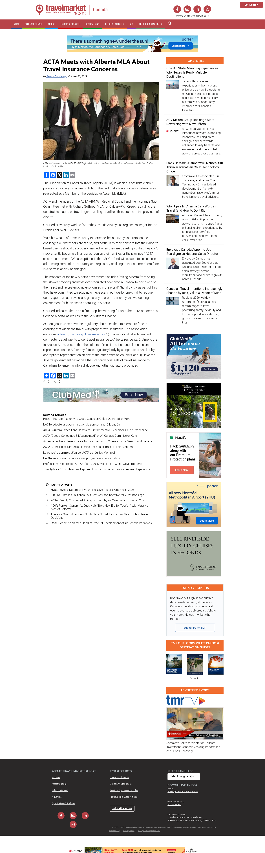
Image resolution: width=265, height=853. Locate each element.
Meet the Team (59, 784)
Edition (253, 4)
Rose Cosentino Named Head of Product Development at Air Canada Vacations (101, 523)
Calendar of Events (119, 777)
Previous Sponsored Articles (124, 790)
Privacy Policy (128, 831)
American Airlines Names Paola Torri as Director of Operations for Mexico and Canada (97, 441)
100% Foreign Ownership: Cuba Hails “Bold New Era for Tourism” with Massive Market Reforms (99, 507)
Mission (56, 777)
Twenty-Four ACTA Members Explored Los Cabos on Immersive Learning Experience (96, 469)
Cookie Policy (114, 831)
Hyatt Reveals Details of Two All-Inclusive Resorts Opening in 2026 (92, 489)
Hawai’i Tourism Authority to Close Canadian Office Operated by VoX (86, 418)
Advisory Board (60, 790)
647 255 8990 (174, 804)
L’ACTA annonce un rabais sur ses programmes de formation (81, 458)
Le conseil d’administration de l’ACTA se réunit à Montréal (79, 452)
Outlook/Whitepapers (121, 784)
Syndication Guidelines (63, 803)
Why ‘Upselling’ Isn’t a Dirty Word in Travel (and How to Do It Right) (191, 208)
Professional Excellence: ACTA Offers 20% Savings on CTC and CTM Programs (92, 464)
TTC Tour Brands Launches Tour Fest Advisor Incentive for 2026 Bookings (97, 495)
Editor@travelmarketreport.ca (182, 791)
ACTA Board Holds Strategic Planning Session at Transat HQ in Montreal (88, 447)
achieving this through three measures (81, 334)
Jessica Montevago (56, 76)
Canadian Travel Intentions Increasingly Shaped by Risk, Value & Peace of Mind (194, 291)
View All (195, 678)
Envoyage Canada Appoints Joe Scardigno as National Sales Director (192, 252)
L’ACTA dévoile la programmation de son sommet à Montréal (81, 424)
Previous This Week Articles (124, 797)
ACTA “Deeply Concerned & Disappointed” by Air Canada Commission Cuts (90, 435)
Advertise (56, 797)
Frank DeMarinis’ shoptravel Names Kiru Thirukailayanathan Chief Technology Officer (194, 167)
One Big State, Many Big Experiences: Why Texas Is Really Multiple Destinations (192, 72)
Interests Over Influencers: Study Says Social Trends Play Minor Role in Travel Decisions (99, 516)
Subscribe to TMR (195, 627)
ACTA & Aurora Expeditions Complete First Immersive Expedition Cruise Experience (95, 430)
